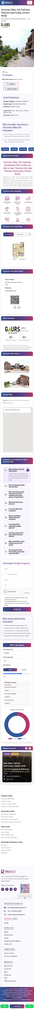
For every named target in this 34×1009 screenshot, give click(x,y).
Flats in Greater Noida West (9, 837)
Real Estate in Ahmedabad (8, 814)
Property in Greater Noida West (10, 806)
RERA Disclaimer (10, 981)
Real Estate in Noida (7, 816)
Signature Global (6, 850)
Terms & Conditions (10, 956)
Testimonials (8, 935)
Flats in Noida (5, 832)
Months (24, 670)
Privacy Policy (9, 953)
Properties (7, 975)
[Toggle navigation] (29, 2)
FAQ (5, 978)
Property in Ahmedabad (8, 798)
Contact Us (8, 944)
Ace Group (4, 845)
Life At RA (7, 969)
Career (6, 938)
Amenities (14, 149)
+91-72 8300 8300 (14, 911)
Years (10, 670)
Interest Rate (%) (8, 657)
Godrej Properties (6, 847)
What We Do (8, 966)
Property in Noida (6, 801)
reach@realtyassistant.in (16, 908)
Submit (17, 609)
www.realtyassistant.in (16, 914)
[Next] (29, 748)
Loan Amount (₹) (8, 649)
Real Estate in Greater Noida (9, 819)
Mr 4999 (6, 923)
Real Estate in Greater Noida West (11, 822)
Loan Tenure (6, 665)
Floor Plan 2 (20, 234)
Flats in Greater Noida (7, 835)
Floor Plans (23, 149)
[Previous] (25, 748)
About (6, 932)
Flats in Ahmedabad (7, 829)
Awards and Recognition (12, 941)
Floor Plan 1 (8, 234)
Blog (5, 972)
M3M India (4, 853)
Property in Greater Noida (8, 804)
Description (5, 149)
